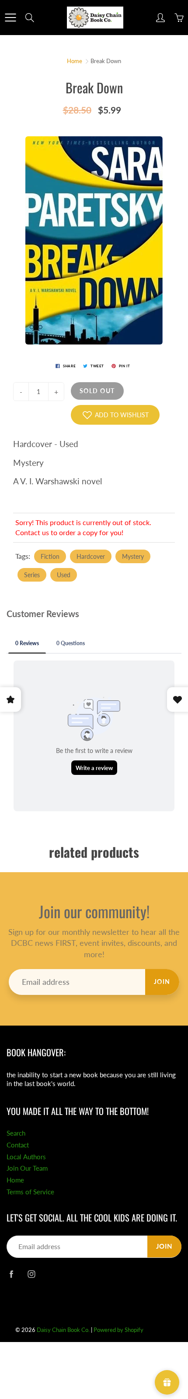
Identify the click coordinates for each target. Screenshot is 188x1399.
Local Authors (26, 1157)
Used (63, 575)
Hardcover (91, 556)
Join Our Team (27, 1168)
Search (16, 1133)
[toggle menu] (10, 17)
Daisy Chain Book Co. (63, 1329)
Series (32, 575)
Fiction (50, 556)
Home (74, 60)
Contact (18, 1145)
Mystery (133, 556)
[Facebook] (11, 1274)
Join (162, 981)
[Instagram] (31, 1274)
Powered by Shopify (118, 1329)
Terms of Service (30, 1192)
